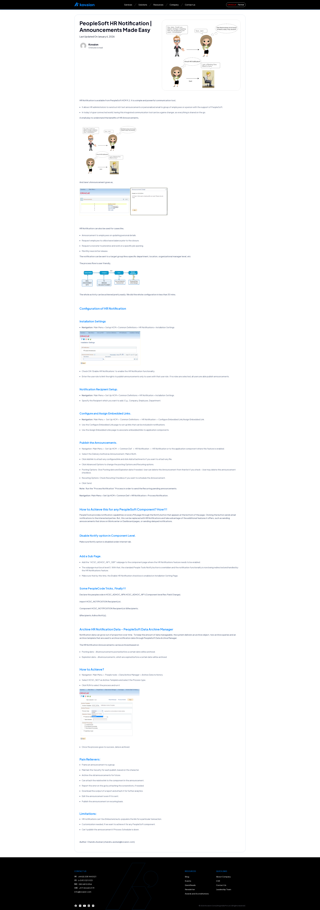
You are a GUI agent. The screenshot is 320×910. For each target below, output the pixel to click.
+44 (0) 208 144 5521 (87, 876)
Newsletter (190, 889)
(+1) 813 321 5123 (85, 880)
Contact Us (221, 885)
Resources (158, 4)
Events (188, 881)
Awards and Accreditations (197, 893)
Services (128, 4)
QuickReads (190, 885)
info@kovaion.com (82, 892)
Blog (187, 876)
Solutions (142, 4)
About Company (223, 876)
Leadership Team (223, 889)
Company (174, 4)
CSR (218, 881)
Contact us (190, 4)
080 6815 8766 (85, 884)
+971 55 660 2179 (86, 888)
